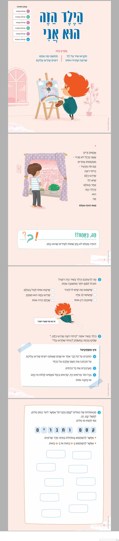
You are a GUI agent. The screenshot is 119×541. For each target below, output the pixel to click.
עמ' (118, 540)
